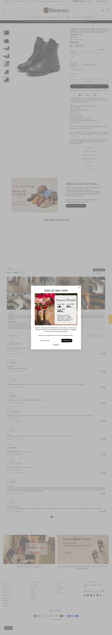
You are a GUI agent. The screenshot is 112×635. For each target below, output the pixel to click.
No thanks (56, 344)
